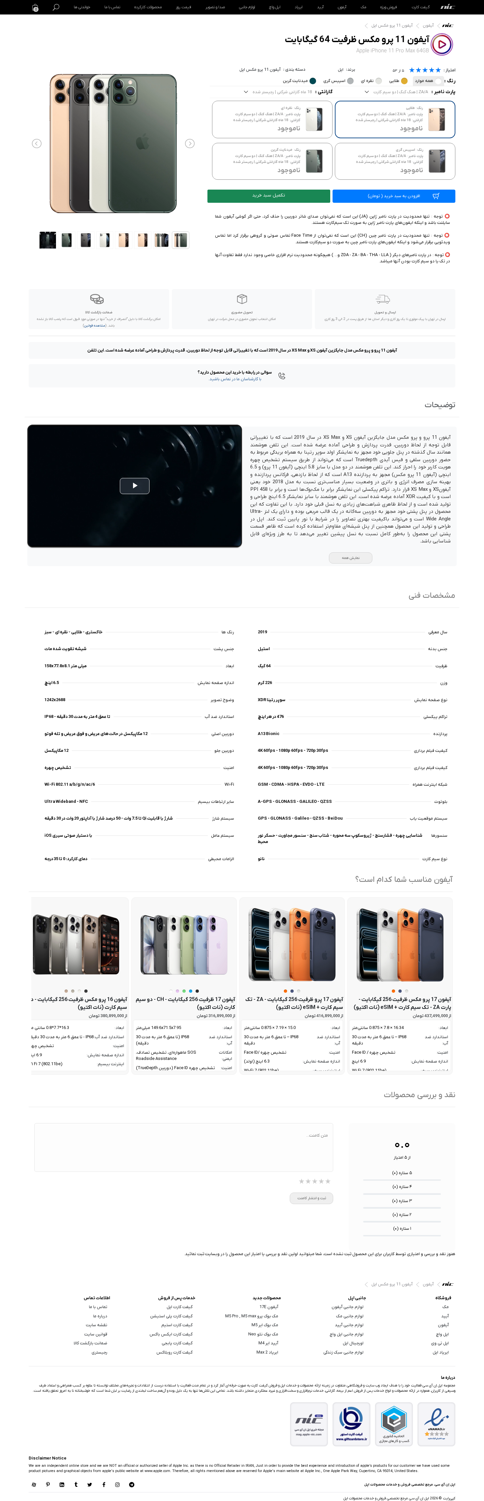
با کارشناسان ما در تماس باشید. (234, 379)
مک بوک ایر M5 (265, 1325)
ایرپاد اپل (441, 1352)
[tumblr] (75, 1485)
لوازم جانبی (247, 7)
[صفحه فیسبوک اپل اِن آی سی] (103, 1485)
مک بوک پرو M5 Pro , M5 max (251, 1316)
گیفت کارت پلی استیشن (171, 1316)
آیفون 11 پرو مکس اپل (392, 25)
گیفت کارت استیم (177, 1325)
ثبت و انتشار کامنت (311, 1198)
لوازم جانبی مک (349, 1316)
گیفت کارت (421, 7)
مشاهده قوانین (94, 326)
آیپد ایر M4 (268, 1343)
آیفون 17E (268, 1307)
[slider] (425, 71)
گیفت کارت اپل (180, 1307)
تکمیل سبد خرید (268, 195)
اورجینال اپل (353, 1343)
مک (363, 7)
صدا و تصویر (215, 7)
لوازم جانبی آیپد (349, 1325)
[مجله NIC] (309, 1424)
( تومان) (394, 196)
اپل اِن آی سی (449, 26)
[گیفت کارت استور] (351, 1424)
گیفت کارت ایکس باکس (171, 1334)
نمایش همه (351, 558)
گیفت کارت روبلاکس (174, 1352)
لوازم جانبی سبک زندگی (343, 1352)
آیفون (342, 7)
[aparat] (34, 1485)
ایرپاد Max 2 (267, 1352)
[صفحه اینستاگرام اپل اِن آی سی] (117, 1485)
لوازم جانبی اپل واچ (346, 1334)
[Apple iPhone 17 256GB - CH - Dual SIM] (184, 944)
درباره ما (100, 1316)
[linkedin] (62, 1485)
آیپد (320, 7)
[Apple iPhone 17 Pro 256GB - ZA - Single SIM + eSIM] (292, 944)
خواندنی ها (82, 7)
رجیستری (99, 1352)
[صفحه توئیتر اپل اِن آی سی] (90, 1485)
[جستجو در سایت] (56, 7)
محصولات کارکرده (148, 7)
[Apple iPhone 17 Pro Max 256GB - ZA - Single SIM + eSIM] (400, 944)
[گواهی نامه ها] (436, 1424)
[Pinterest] (47, 1485)
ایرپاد (299, 7)
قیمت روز (183, 7)
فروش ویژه (388, 7)
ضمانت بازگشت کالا (90, 1343)
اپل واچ (275, 7)
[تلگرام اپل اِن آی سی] (131, 1485)
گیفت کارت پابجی (177, 1343)
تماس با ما (112, 7)
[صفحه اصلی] (448, 7)
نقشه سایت (96, 1325)
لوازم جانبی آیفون (347, 1307)
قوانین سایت (95, 1334)
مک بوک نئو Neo (263, 1334)
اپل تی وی (440, 1343)
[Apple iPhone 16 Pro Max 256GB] (76, 944)
